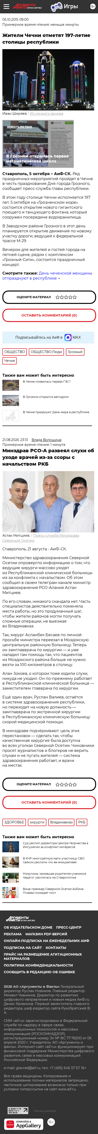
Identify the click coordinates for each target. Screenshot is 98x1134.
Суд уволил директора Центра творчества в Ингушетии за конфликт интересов (55, 845)
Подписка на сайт (23, 948)
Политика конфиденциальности (38, 965)
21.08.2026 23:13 (15, 440)
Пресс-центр (68, 927)
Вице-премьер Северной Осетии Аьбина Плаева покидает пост (53, 891)
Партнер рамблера (45, 1110)
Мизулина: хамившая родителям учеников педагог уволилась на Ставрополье (54, 875)
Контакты (56, 948)
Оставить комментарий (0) (49, 315)
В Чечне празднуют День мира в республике (56, 412)
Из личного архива (46, 113)
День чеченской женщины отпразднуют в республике (47, 276)
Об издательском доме (28, 927)
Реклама (13, 934)
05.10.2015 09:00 (15, 19)
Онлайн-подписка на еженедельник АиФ (46, 941)
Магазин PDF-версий (46, 934)
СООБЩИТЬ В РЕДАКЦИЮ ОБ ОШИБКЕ (39, 972)
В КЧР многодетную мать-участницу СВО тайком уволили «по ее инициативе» (53, 860)
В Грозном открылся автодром (46, 397)
